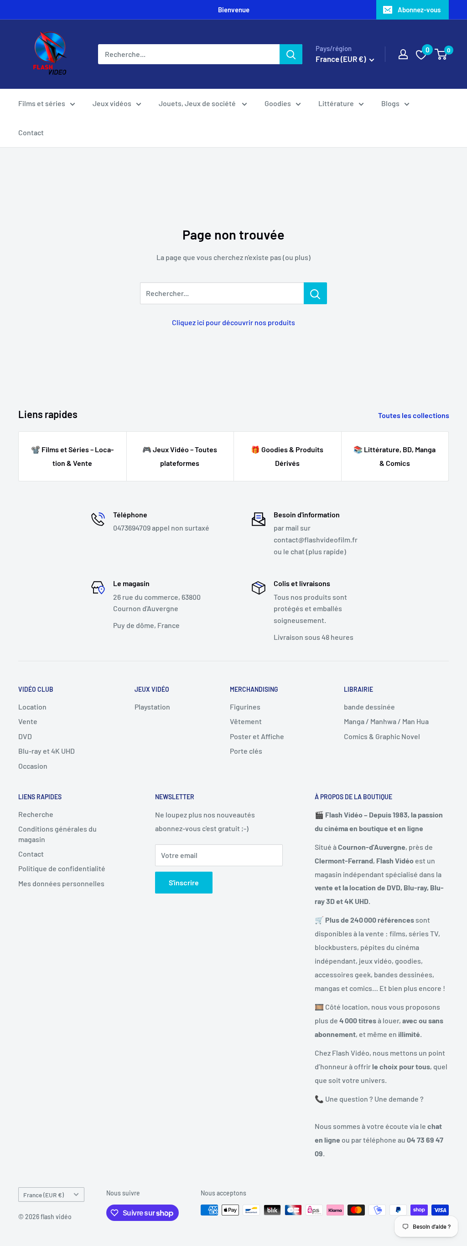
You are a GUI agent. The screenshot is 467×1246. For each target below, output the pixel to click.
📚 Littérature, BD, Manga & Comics (394, 456)
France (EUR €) (43, 1195)
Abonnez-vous (419, 9)
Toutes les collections (414, 415)
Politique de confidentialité (61, 868)
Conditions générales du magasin (57, 833)
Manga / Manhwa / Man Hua (386, 721)
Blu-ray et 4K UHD (46, 750)
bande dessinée (369, 706)
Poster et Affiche (257, 736)
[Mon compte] (403, 54)
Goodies (278, 103)
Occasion (32, 765)
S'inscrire (184, 882)
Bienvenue (233, 9)
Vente (27, 721)
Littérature (336, 103)
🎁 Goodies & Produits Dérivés (287, 456)
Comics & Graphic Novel (382, 736)
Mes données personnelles (61, 883)
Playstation (152, 706)
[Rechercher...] (315, 293)
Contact (31, 132)
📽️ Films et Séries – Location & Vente (72, 456)
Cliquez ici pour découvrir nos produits (233, 322)
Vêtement (246, 721)
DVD (25, 736)
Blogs (390, 103)
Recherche (35, 814)
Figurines (245, 706)
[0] (441, 54)
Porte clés (246, 750)
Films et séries (41, 103)
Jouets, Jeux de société (198, 103)
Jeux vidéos (112, 103)
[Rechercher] (291, 54)
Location (32, 706)
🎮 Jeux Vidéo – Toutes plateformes (179, 456)
